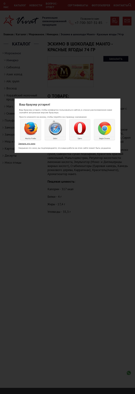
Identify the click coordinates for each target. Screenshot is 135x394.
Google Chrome (104, 138)
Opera (80, 138)
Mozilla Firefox (30, 138)
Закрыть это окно (26, 143)
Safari (55, 138)
